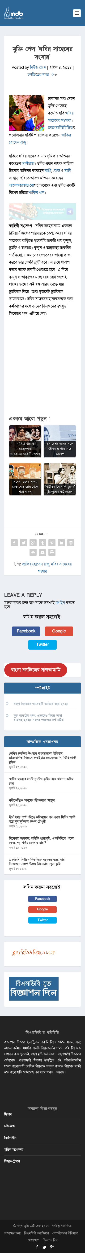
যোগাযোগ (33, 1240)
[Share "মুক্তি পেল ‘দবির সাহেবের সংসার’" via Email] (42, 552)
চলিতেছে (9, 1126)
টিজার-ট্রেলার (12, 1161)
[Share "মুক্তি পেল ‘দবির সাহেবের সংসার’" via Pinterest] (52, 543)
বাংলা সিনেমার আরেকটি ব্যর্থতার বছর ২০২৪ (41, 704)
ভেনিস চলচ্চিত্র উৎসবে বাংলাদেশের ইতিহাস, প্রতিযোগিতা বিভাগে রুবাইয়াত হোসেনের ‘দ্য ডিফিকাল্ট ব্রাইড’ (42, 757)
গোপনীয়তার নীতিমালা (65, 1233)
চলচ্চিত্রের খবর (38, 74)
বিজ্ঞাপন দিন (50, 1240)
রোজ (57, 170)
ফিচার (8, 1114)
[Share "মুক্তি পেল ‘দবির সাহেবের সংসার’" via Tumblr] (42, 543)
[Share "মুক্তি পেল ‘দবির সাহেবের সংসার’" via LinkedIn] (61, 543)
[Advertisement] (42, 368)
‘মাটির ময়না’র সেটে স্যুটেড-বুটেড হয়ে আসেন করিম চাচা (41, 781)
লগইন (60, 603)
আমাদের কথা (12, 1233)
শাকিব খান (36, 192)
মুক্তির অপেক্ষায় (13, 1149)
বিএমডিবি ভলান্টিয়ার (36, 1233)
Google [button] (59, 631)
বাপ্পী (48, 170)
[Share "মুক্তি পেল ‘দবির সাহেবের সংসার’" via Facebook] (14, 543)
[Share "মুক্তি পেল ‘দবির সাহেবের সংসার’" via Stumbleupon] (33, 552)
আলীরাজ (28, 163)
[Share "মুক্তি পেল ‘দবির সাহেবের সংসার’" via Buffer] (71, 543)
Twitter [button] (42, 644)
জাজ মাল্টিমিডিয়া (60, 128)
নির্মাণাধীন (10, 1138)
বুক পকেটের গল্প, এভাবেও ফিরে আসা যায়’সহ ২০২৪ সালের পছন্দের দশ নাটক (39, 717)
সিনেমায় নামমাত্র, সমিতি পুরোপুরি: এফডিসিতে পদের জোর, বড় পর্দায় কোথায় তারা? (41, 840)
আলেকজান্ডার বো (21, 185)
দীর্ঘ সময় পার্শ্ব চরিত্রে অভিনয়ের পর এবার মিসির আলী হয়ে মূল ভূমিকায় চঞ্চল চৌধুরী (42, 819)
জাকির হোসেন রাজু (35, 564)
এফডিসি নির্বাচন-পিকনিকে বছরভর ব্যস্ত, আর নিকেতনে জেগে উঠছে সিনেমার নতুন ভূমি (36, 861)
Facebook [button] (26, 631)
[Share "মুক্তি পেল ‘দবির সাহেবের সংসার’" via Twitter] (23, 543)
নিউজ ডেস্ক (38, 67)
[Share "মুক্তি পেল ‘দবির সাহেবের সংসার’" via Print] (52, 552)
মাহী (67, 170)
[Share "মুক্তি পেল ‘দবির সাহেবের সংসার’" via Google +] (33, 543)
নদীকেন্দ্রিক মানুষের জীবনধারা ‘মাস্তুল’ (32, 800)
